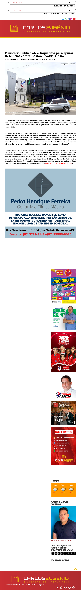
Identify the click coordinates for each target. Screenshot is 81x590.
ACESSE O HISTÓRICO (62, 540)
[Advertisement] (40, 255)
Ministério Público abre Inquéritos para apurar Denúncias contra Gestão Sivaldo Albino (39, 54)
